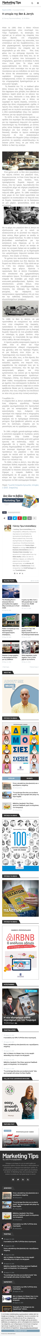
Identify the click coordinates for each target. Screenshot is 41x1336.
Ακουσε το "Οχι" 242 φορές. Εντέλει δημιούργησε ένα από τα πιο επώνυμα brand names (30, 631)
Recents (30, 778)
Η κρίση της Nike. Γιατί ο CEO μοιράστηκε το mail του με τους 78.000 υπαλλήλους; (29, 603)
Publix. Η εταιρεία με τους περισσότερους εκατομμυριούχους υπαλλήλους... (10, 631)
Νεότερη (6, 667)
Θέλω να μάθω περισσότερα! (29, 1328)
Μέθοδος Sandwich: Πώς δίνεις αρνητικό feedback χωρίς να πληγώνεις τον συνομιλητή (26, 805)
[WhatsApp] (24, 518)
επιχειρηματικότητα (19, 10)
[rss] (22, 573)
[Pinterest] (19, 518)
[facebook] (14, 573)
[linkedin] (17, 573)
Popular (11, 778)
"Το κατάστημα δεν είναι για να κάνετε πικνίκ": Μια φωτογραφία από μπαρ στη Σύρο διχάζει (26, 794)
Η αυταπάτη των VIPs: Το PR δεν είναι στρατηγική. (20, 1037)
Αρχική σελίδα (6, 10)
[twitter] (20, 573)
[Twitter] (15, 518)
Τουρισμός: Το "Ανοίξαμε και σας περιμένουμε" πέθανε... (23, 1308)
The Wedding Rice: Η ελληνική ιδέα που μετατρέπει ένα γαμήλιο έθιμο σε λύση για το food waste (10, 604)
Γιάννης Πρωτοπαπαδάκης (24, 526)
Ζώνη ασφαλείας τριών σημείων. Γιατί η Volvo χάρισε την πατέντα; (29, 657)
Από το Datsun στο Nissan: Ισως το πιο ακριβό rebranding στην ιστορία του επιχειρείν (19, 1054)
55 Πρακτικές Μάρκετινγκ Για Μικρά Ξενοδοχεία (18, 1140)
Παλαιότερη (34, 667)
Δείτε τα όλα (35, 581)
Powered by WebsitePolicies (8, 1333)
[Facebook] (10, 518)
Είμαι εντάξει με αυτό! (20, 1331)
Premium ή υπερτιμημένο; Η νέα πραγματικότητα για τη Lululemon (10, 657)
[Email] (29, 518)
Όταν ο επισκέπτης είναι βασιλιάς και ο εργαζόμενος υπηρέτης (26, 784)
